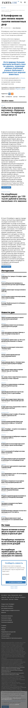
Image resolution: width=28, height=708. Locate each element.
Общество (3, 281)
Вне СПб (3, 7)
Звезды (2, 274)
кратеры (15, 96)
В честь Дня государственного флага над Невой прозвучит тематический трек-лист (12, 400)
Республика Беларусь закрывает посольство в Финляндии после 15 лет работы (13, 511)
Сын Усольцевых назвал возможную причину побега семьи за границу (13, 297)
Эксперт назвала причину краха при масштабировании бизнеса (10, 355)
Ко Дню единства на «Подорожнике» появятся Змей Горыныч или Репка (13, 407)
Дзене (23, 89)
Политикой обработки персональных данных (13, 698)
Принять (5, 704)
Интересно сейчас (5, 191)
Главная (3, 10)
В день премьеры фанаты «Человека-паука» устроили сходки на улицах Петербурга (13, 362)
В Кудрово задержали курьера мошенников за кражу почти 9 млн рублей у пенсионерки (13, 496)
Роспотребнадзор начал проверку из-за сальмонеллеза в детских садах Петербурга (13, 283)
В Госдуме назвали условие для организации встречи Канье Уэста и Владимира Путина (13, 459)
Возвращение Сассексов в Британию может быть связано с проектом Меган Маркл (13, 444)
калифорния (9, 96)
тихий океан (22, 96)
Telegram (18, 89)
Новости (3, 368)
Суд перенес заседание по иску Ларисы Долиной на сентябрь (11, 504)
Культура (3, 397)
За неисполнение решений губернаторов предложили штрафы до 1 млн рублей (12, 422)
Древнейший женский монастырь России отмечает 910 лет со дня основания (12, 392)
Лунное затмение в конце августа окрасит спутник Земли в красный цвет (12, 318)
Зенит (2, 375)
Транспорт (3, 405)
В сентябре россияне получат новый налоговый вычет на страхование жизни (12, 518)
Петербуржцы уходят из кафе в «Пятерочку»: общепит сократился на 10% (13, 414)
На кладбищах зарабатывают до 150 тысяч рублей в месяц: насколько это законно (14, 197)
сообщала (22, 78)
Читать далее (6, 187)
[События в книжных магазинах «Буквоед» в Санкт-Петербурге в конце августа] (14, 124)
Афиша (3, 105)
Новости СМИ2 (14, 586)
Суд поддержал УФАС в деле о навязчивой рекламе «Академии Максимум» (12, 489)
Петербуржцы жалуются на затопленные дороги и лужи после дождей (12, 325)
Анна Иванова (17, 28)
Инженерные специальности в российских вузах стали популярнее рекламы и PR (12, 481)
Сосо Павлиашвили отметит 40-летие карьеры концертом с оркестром (14, 474)
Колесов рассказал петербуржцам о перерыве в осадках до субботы (13, 437)
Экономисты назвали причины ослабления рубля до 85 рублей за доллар (12, 385)
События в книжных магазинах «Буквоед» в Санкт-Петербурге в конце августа (13, 111)
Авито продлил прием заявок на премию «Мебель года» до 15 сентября (12, 370)
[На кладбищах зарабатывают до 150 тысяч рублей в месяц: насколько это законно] (14, 210)
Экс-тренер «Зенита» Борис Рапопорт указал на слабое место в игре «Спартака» (14, 377)
